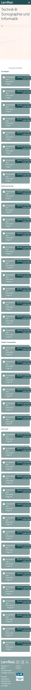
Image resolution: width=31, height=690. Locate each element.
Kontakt (4, 677)
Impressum (5, 679)
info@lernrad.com (7, 673)
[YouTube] (18, 667)
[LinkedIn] (27, 662)
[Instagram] (17, 662)
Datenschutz (5, 681)
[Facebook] (22, 662)
